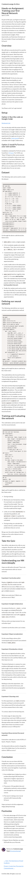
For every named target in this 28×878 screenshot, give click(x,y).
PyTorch (11, 153)
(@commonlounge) (15, 851)
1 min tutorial (15, 138)
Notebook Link (6, 123)
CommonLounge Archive (11, 4)
